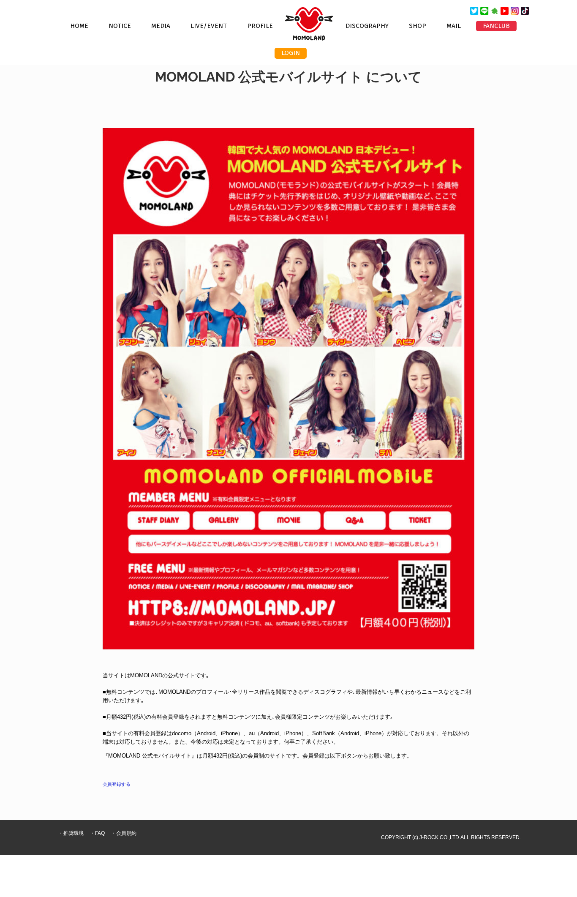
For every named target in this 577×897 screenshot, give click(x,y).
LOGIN (290, 53)
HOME (79, 26)
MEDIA (160, 26)
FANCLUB (496, 26)
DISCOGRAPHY (367, 26)
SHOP (417, 26)
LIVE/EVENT (209, 26)
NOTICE (120, 26)
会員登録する (117, 784)
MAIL (453, 26)
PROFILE (260, 26)
